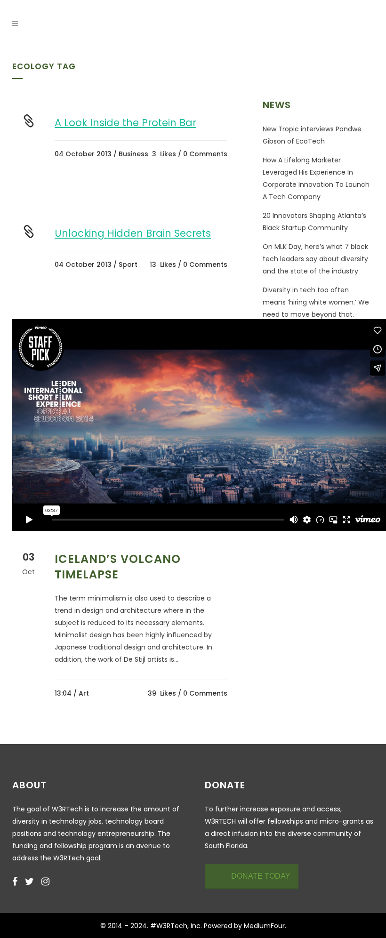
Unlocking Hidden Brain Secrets (133, 233)
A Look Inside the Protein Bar (125, 122)
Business (133, 154)
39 (162, 693)
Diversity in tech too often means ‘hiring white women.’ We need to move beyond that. (316, 302)
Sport (128, 264)
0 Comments (205, 154)
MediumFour (264, 925)
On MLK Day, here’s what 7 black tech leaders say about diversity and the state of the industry (315, 259)
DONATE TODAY (260, 876)
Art (84, 693)
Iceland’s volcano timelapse (118, 566)
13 (163, 264)
